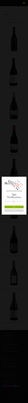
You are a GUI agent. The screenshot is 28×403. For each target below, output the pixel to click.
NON (14, 210)
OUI (14, 207)
